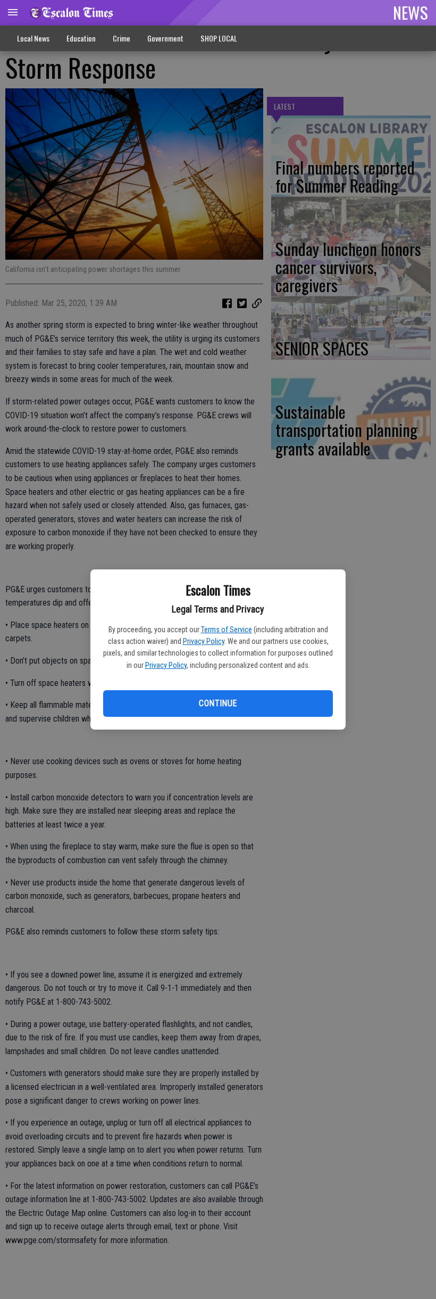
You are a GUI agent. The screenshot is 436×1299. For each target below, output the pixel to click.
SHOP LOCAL (218, 38)
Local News (33, 38)
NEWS (410, 12)
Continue (218, 703)
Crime (121, 38)
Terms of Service (226, 629)
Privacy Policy (203, 641)
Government (165, 38)
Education (81, 38)
